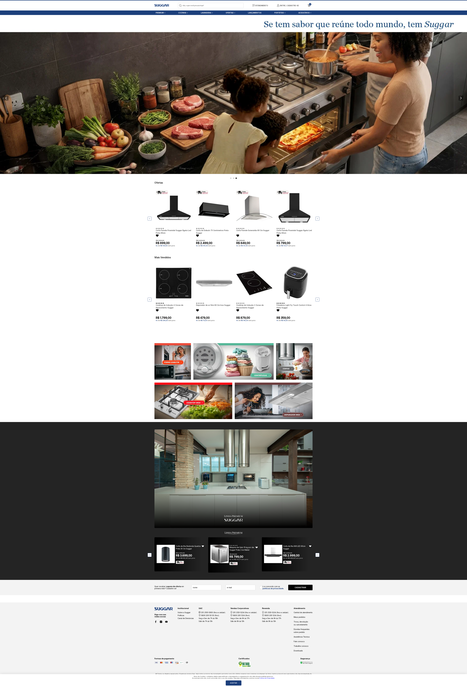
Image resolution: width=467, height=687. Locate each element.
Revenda (266, 608)
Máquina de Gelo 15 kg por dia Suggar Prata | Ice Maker (241, 548)
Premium (160, 13)
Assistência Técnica (302, 637)
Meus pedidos (299, 617)
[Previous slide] (6, 98)
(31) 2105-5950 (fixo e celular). (213, 612)
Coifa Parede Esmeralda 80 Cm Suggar (252, 230)
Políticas (181, 615)
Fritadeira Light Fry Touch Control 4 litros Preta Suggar (294, 306)
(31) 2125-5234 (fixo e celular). (244, 612)
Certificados (244, 659)
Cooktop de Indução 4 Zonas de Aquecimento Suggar (169, 306)
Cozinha (182, 13)
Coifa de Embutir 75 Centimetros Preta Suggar (212, 231)
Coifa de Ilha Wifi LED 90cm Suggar (294, 547)
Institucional (183, 608)
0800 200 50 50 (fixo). (210, 615)
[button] (230, 178)
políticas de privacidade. (273, 588)
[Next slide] (460, 98)
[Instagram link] (161, 622)
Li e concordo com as (273, 587)
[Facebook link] (155, 622)
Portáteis (279, 13)
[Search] (180, 5)
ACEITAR (233, 683)
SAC (200, 608)
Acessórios (304, 13)
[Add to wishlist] (157, 235)
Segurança (305, 659)
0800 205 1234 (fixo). (241, 615)
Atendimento (299, 608)
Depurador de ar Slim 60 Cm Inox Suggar (213, 305)
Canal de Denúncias (186, 618)
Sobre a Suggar (184, 612)
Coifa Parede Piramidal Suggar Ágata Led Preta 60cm (294, 231)
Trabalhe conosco (301, 646)
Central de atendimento (303, 612)
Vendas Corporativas (239, 608)
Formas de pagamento (164, 659)
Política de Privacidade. (267, 678)
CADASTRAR (300, 587)
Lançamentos (254, 13)
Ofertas (230, 13)
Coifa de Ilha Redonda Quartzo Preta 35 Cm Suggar (188, 547)
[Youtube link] (166, 622)
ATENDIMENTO (261, 6)
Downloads (298, 651)
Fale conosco (299, 641)
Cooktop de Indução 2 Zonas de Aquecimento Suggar (250, 306)
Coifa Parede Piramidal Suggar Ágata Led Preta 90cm (173, 231)
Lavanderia (206, 13)
